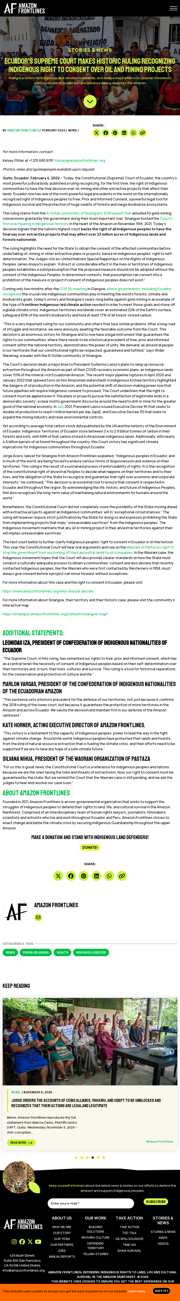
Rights (62, 952)
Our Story (62, 1233)
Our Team (62, 1239)
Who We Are (61, 1227)
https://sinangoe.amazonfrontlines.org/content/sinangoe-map (54, 614)
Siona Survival (129, 1250)
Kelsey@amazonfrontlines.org (80, 160)
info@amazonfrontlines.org (24, 1270)
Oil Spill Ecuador (129, 1239)
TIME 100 (129, 1245)
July (60, 406)
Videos (163, 1243)
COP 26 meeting (73, 288)
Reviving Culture (96, 1237)
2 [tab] (81, 1157)
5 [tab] (98, 1157)
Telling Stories (95, 1254)
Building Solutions (95, 1229)
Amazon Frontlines (23, 130)
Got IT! (161, 1290)
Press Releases (36, 952)
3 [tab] (87, 1157)
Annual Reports (62, 1256)
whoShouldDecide (91, 952)
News (72, 130)
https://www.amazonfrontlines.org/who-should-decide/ (48, 591)
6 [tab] (103, 1157)
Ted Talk (129, 1233)
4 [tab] (92, 1157)
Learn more (136, 1291)
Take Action (129, 1227)
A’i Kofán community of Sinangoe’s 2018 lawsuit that (89, 213)
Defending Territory (95, 1245)
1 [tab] (76, 1157)
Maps (163, 1238)
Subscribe (156, 1201)
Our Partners (61, 1245)
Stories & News (163, 1232)
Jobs (62, 1250)
